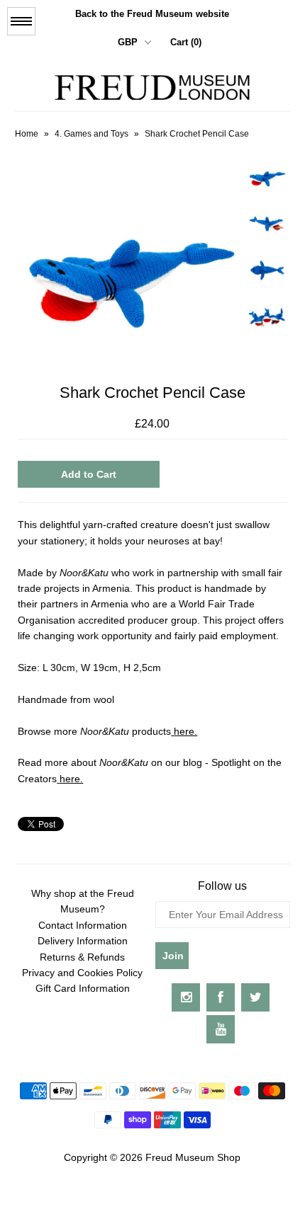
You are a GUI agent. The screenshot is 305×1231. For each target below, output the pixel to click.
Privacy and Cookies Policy (82, 972)
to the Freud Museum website (152, 13)
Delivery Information (83, 940)
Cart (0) (185, 42)
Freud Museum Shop (192, 1157)
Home (26, 134)
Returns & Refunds (82, 957)
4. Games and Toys (91, 134)
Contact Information (82, 925)
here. (185, 731)
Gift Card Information (82, 988)
